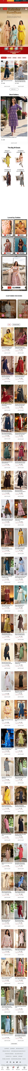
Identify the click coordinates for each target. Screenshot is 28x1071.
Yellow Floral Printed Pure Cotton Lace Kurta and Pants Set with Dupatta (7, 806)
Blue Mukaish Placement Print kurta (20, 720)
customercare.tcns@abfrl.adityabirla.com (14, 1064)
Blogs (24, 1058)
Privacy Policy (6, 1051)
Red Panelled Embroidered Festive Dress (6, 405)
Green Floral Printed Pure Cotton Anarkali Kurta (19, 606)
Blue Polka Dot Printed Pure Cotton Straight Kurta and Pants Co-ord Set (20, 892)
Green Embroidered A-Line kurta (20, 749)
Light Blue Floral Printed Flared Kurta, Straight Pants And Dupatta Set (20, 577)
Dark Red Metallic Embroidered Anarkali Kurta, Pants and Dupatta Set (20, 434)
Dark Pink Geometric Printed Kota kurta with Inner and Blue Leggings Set (20, 462)
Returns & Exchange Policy (18, 1051)
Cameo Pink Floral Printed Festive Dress (19, 520)
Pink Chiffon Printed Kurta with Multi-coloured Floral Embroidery (20, 864)
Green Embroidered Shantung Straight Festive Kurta (20, 778)
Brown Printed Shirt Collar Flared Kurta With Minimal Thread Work (19, 634)
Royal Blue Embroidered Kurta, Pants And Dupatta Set (7, 376)
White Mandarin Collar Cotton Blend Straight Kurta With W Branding (20, 1035)
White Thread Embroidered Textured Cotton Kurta (7, 978)
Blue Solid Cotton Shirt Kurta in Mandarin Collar (7, 577)
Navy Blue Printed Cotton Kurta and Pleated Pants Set (7, 663)
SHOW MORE (14, 1043)
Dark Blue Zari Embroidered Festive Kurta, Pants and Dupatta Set (20, 405)
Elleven (24, 0)
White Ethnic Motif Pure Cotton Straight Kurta (6, 921)
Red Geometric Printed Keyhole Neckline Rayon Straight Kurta (19, 921)
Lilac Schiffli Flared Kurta (6, 691)
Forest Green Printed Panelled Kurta (20, 1007)
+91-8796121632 (19, 1065)
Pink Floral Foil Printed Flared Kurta (7, 863)
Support (6, 1048)
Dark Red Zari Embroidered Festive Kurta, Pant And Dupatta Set (20, 376)
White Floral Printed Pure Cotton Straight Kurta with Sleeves (6, 892)
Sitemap (20, 1056)
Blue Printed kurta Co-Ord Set (7, 1034)
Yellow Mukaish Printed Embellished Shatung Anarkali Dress (7, 634)
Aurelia (10, 0)
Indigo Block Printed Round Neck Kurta (7, 778)
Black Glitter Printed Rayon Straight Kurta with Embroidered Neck (20, 692)
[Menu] (1, 9)
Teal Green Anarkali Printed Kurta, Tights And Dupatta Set (20, 978)
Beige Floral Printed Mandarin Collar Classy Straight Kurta (20, 949)
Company (12, 1048)
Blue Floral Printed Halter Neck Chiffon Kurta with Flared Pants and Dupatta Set (7, 749)
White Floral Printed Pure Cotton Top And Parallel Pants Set (7, 949)
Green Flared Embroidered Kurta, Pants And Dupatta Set (7, 434)
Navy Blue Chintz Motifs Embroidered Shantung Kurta (20, 806)
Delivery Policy (19, 1053)
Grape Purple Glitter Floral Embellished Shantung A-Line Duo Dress (20, 348)
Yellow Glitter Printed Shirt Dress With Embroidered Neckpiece (20, 548)
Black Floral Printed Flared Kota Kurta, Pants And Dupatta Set (7, 520)
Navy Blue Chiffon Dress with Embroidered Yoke (20, 835)
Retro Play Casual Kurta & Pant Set (6, 81)
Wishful (17, 0)
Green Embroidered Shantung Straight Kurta (20, 663)
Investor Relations (16, 1058)
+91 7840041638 (5, 1065)
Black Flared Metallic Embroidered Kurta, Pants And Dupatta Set (20, 491)
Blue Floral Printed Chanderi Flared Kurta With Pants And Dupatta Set (20, 81)
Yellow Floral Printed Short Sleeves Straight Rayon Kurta (7, 1007)
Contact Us (8, 1056)
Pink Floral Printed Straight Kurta (6, 835)
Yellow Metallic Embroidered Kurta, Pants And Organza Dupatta (7, 348)
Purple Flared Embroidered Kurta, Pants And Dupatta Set (7, 491)
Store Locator (6, 1058)
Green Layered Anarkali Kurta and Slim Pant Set (7, 462)
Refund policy (20, 1048)
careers (15, 1056)
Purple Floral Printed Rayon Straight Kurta (8, 137)
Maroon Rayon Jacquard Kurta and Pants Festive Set (7, 606)
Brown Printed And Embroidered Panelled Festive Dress (7, 548)
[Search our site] (21, 9)
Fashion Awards (9, 1053)
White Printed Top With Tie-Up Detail (7, 720)
